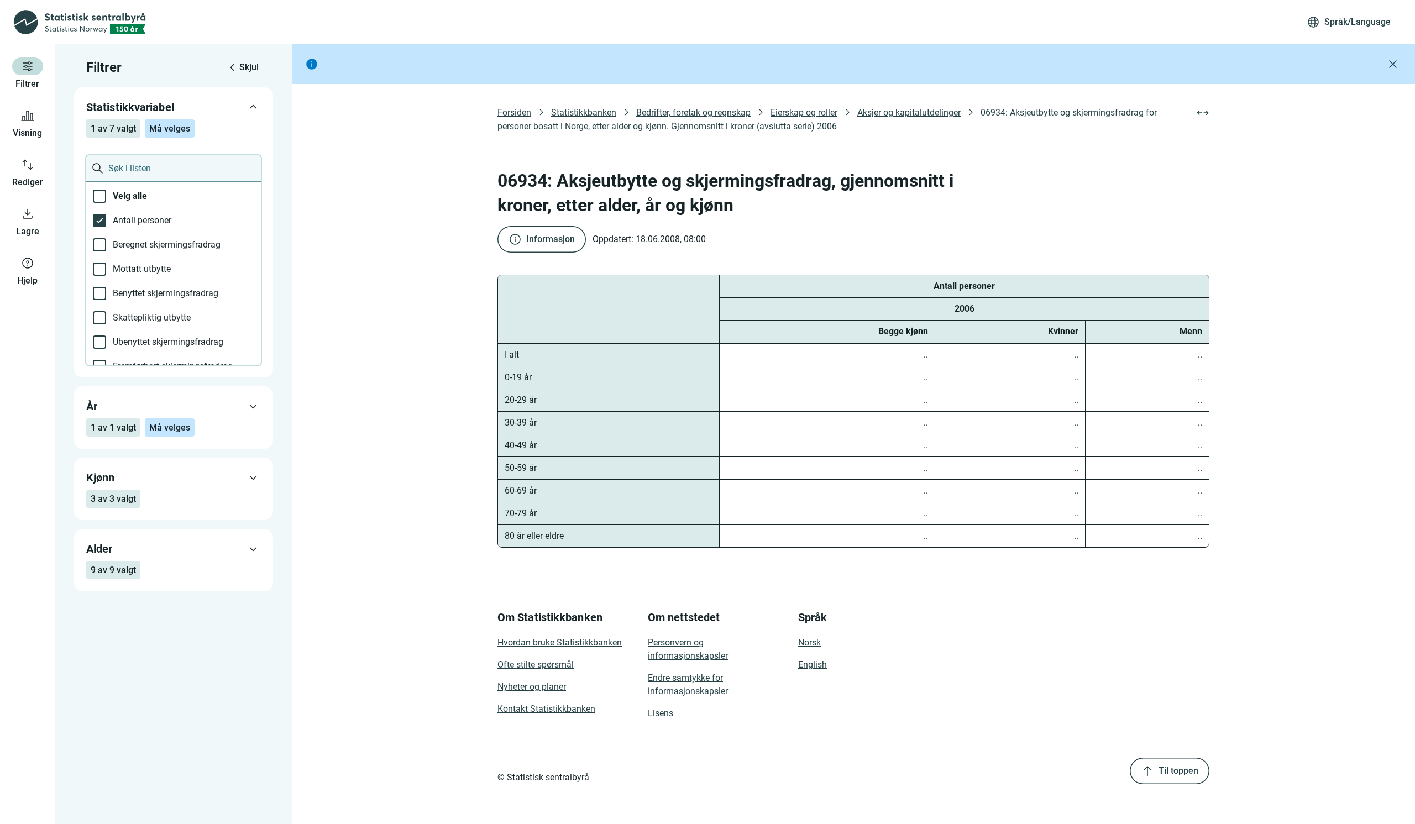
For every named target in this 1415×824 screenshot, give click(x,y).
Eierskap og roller (804, 112)
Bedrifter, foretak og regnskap (693, 112)
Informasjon (550, 239)
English (812, 664)
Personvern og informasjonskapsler (688, 649)
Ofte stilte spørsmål (535, 664)
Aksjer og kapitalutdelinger (909, 112)
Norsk (809, 642)
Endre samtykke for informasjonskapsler (688, 684)
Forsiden (514, 112)
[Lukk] (1393, 64)
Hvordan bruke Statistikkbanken (559, 642)
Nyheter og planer (531, 686)
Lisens (660, 713)
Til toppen (1178, 770)
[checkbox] (173, 196)
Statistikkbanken (583, 112)
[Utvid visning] (1202, 112)
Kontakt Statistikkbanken (546, 709)
